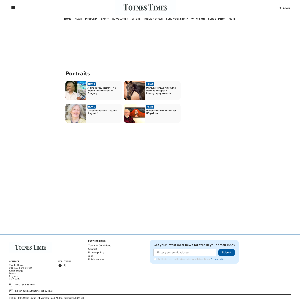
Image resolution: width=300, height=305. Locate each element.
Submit (226, 252)
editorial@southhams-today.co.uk (34, 290)
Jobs (90, 256)
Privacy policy (96, 252)
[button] (13, 7)
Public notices (96, 259)
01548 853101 (27, 284)
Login (286, 8)
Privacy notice (218, 259)
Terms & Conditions (99, 245)
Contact (92, 249)
